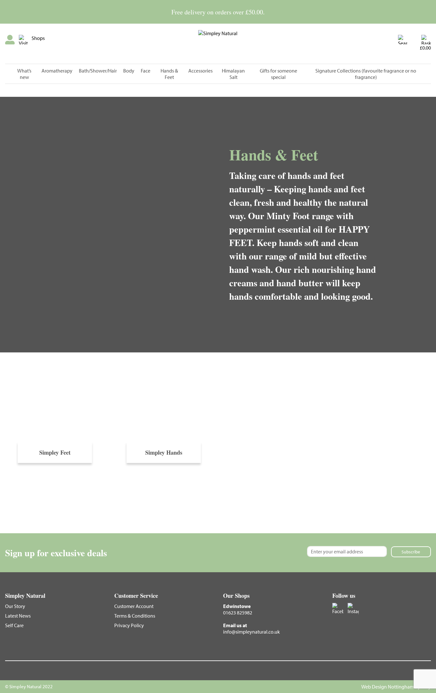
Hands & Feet (169, 73)
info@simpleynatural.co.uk (251, 631)
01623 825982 (237, 612)
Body (128, 70)
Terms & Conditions (134, 615)
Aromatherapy (56, 70)
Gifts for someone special (278, 73)
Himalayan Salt (233, 73)
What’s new (24, 73)
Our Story (15, 606)
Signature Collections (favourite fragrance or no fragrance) (365, 73)
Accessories (200, 70)
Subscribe (411, 552)
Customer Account (134, 606)
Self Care (14, 625)
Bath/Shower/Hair (98, 70)
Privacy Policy (129, 625)
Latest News (18, 615)
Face (145, 70)
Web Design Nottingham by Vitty (396, 686)
